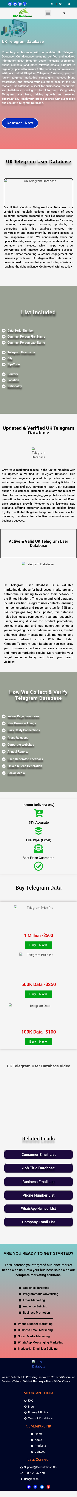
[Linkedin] (20, 4)
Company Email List (38, 1222)
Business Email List (38, 1181)
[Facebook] (10, 4)
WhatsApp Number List (38, 1208)
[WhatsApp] (52, 4)
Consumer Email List (38, 1154)
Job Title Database (38, 1168)
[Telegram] (61, 4)
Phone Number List (39, 1195)
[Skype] (25, 4)
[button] (48, 13)
